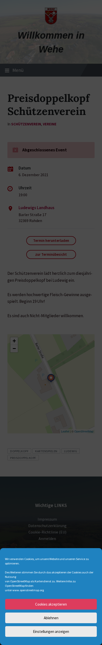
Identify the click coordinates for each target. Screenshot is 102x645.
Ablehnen (51, 618)
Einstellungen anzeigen (51, 631)
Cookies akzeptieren (51, 604)
